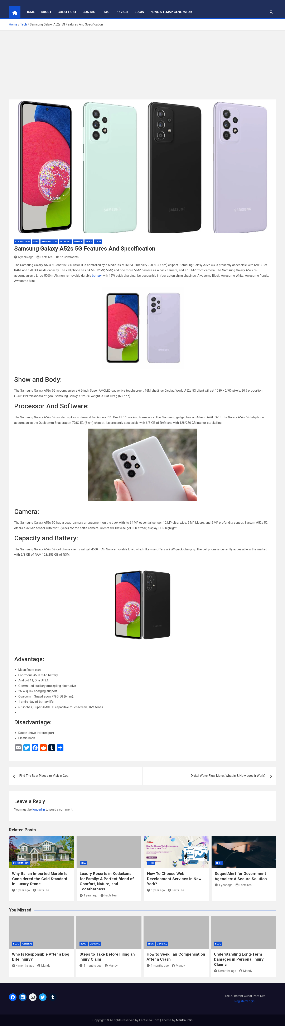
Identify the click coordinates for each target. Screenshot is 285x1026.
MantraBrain (184, 1020)
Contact (90, 12)
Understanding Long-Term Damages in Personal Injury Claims (239, 959)
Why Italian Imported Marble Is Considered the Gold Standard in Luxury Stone (39, 878)
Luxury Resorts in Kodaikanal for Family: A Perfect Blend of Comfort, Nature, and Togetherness (107, 881)
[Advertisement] (142, 62)
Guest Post (67, 12)
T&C (106, 12)
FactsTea (46, 257)
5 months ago (227, 971)
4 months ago (25, 965)
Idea (35, 241)
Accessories (22, 241)
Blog (16, 943)
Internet (65, 241)
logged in (39, 809)
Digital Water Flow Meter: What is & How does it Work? (228, 776)
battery (97, 276)
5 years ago (25, 257)
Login (139, 12)
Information (49, 241)
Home (30, 12)
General (27, 943)
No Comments (69, 257)
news (89, 241)
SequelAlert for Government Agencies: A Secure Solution (241, 876)
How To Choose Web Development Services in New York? (174, 878)
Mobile (78, 241)
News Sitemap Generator (171, 12)
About (46, 12)
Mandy (45, 965)
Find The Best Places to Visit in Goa (43, 776)
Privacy (122, 12)
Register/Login (245, 1001)
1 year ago (23, 890)
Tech (98, 241)
